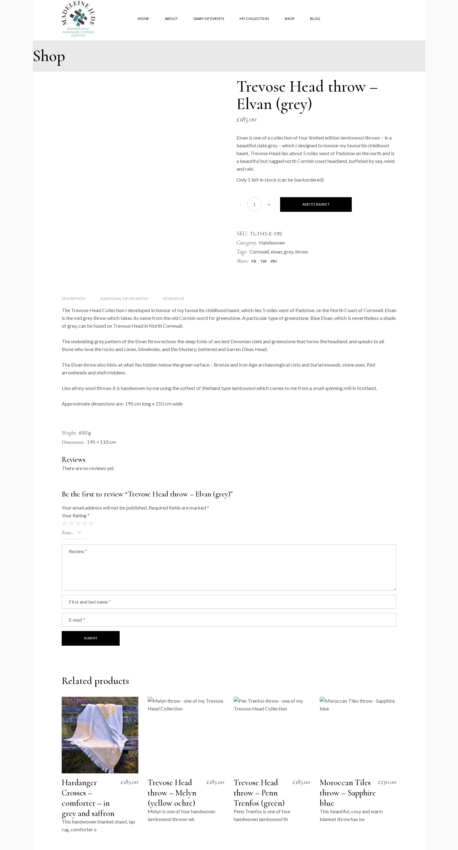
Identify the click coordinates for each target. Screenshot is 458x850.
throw (301, 251)
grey (288, 251)
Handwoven (272, 242)
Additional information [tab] (124, 298)
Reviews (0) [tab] (173, 298)
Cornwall (259, 251)
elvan (276, 251)
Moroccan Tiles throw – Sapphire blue (348, 792)
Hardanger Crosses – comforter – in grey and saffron (88, 798)
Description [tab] (73, 298)
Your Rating (76, 515)
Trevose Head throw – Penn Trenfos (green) (259, 792)
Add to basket (316, 204)
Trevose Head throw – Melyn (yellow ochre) (172, 792)
